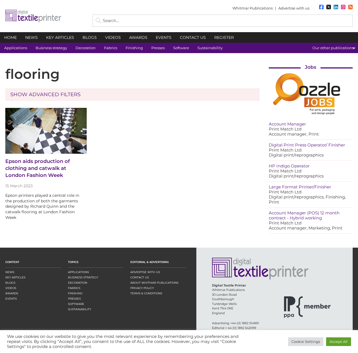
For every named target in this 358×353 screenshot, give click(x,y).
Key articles (15, 277)
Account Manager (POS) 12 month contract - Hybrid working (304, 215)
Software (76, 304)
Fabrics (74, 288)
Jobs (310, 67)
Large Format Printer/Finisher (300, 186)
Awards (11, 293)
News (9, 272)
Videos (10, 288)
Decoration (77, 283)
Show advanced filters (45, 94)
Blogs (10, 283)
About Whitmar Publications (154, 283)
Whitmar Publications (252, 8)
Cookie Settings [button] (305, 341)
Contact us (139, 277)
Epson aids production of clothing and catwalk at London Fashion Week (37, 168)
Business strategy (83, 277)
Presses (74, 298)
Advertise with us (293, 8)
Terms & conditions (146, 293)
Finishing (75, 293)
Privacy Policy (142, 288)
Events (11, 298)
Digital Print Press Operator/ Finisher (307, 145)
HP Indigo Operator (289, 166)
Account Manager (287, 124)
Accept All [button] (338, 341)
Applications (78, 272)
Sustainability (79, 309)
